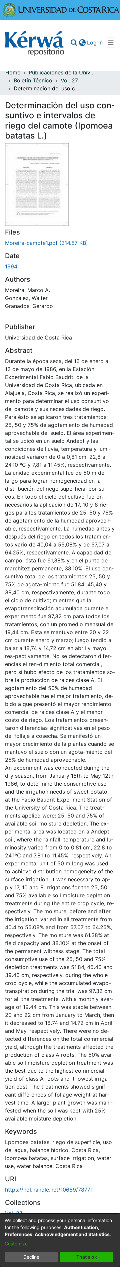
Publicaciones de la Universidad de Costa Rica (62, 72)
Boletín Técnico (33, 80)
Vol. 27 (69, 80)
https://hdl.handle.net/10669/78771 (49, 1189)
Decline (31, 1257)
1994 (11, 266)
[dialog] (60, 1240)
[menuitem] (82, 43)
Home (12, 72)
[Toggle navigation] (110, 43)
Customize (16, 1243)
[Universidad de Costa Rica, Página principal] (61, 9)
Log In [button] (95, 42)
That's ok (86, 1257)
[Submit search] (74, 43)
